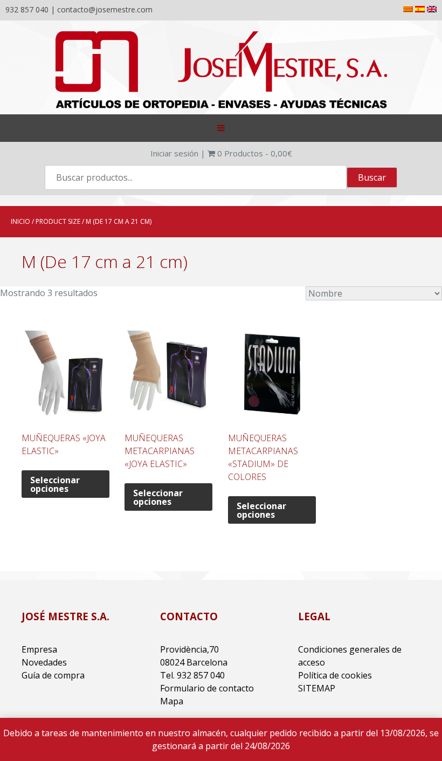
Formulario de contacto (207, 688)
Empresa (39, 649)
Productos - (254, 153)
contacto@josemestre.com (105, 9)
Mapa (171, 701)
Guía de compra (53, 675)
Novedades (44, 662)
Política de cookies (335, 675)
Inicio (20, 221)
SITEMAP (316, 688)
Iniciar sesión (174, 153)
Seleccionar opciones (55, 484)
